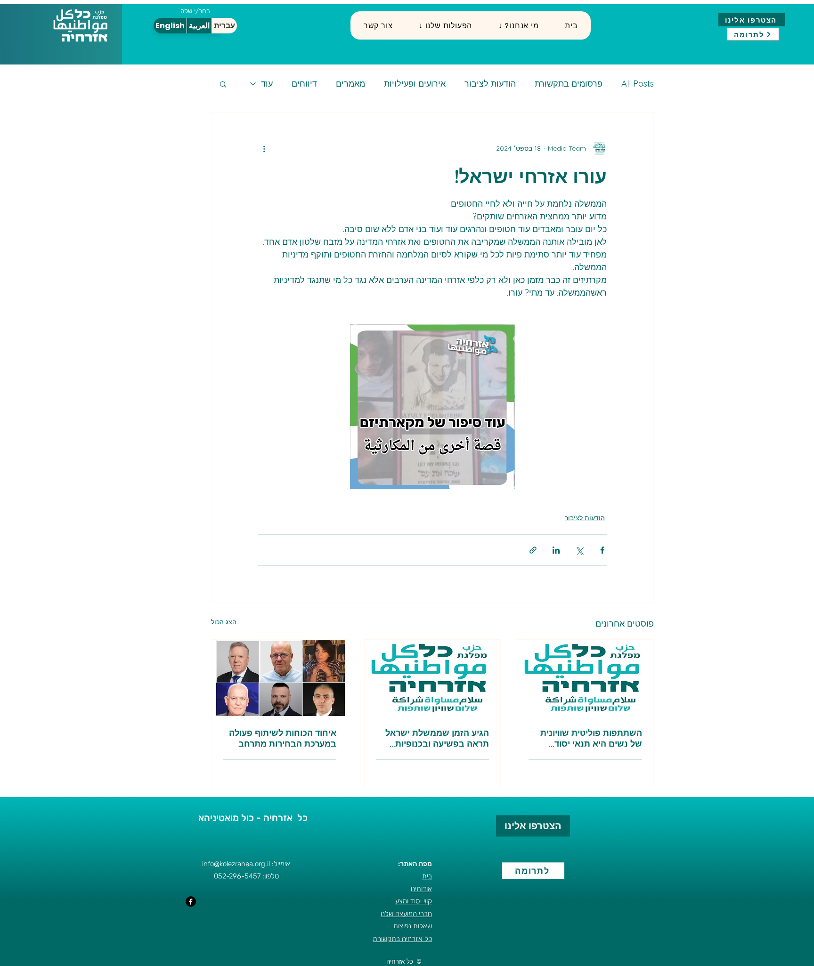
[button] (445, 25)
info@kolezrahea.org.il (236, 864)
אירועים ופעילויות (415, 84)
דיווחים (304, 84)
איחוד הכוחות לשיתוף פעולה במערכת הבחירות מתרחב (282, 738)
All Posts (637, 84)
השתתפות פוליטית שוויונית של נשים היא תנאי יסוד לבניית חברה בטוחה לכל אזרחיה (591, 738)
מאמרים (350, 84)
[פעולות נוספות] (263, 148)
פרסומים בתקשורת (568, 84)
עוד (267, 84)
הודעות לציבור (490, 84)
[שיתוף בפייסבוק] (602, 550)
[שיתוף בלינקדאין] (556, 550)
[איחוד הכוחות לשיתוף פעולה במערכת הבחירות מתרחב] (280, 678)
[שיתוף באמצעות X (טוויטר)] (579, 550)
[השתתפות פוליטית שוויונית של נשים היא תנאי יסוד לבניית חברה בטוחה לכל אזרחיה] (585, 678)
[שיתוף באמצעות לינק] (533, 550)
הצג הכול (223, 622)
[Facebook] (191, 901)
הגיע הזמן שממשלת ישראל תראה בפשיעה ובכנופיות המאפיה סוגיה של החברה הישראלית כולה (437, 738)
